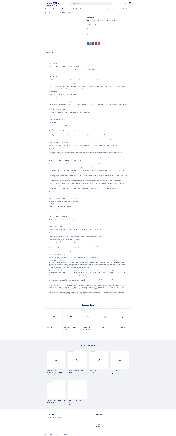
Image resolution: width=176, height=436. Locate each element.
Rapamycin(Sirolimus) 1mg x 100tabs (119, 370)
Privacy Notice (99, 426)
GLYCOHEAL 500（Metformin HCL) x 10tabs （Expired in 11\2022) (88, 327)
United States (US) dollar (92, 24)
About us (98, 417)
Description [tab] (49, 52)
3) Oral (50, 12)
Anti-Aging (56, 12)
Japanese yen (89, 30)
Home (46, 12)
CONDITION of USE (101, 419)
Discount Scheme (100, 422)
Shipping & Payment (100, 424)
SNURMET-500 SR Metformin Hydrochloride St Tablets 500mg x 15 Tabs (71, 327)
